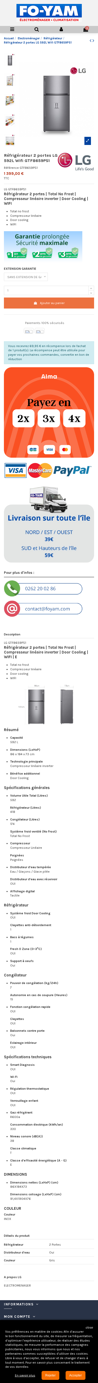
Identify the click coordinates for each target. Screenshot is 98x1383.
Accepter (75, 1375)
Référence (11, 168)
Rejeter (50, 1375)
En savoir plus (25, 1375)
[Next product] (93, 41)
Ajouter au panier (52, 303)
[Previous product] (91, 41)
